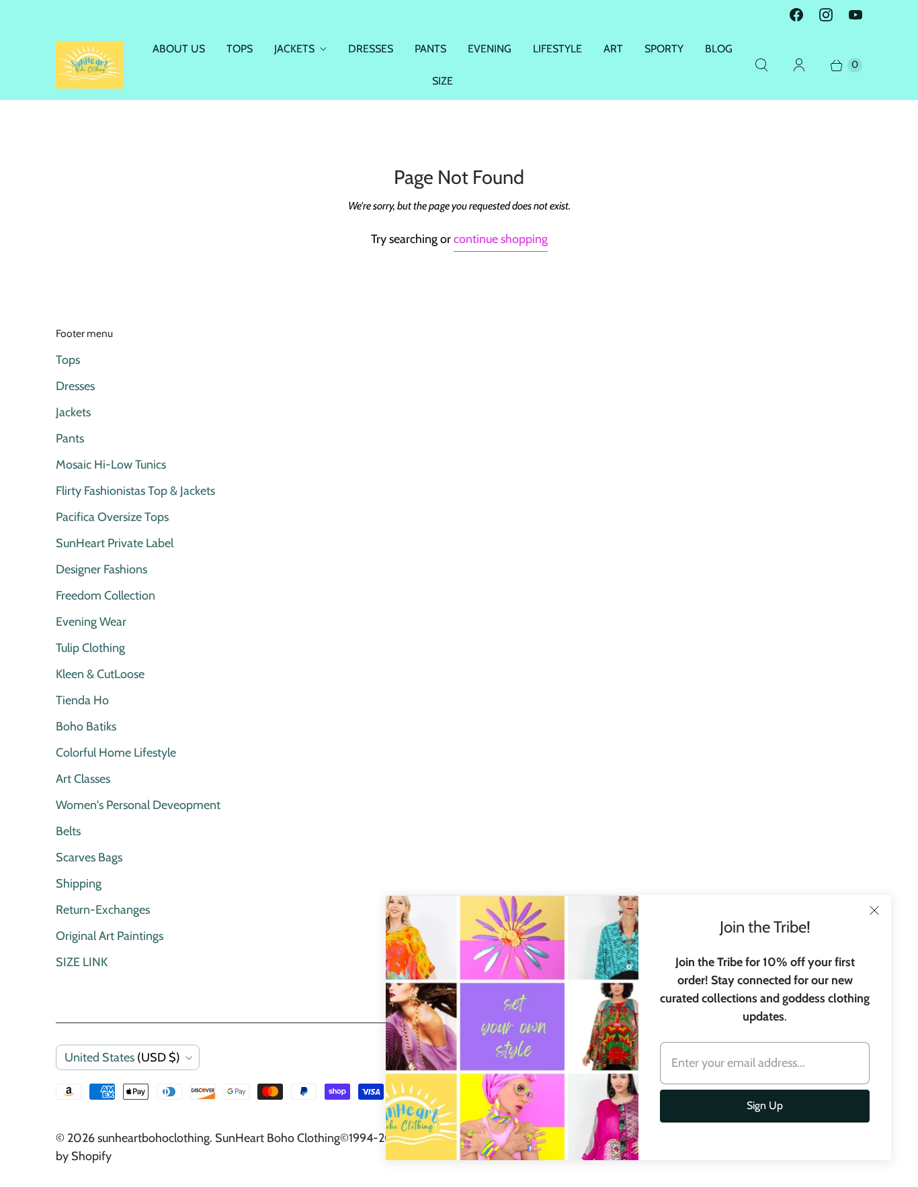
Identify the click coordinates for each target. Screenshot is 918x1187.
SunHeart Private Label (114, 543)
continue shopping (501, 239)
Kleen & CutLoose (100, 674)
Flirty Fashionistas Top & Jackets (135, 490)
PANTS (430, 48)
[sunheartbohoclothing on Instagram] (826, 15)
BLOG (719, 48)
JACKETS (294, 48)
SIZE (442, 81)
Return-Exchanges (103, 909)
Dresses (75, 386)
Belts (68, 831)
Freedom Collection (105, 595)
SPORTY (663, 48)
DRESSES (370, 48)
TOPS (239, 48)
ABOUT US (179, 48)
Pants (70, 438)
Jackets (73, 412)
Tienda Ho (82, 700)
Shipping (78, 883)
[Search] (761, 65)
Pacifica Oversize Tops (112, 517)
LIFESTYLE (557, 48)
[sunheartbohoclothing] (89, 65)
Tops (68, 359)
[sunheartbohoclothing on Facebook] (796, 15)
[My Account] (799, 65)
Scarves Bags (89, 857)
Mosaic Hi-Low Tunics (111, 464)
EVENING (489, 48)
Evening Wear (91, 621)
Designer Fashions (101, 569)
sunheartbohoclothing (153, 1138)
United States (122, 1057)
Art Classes (83, 778)
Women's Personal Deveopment (138, 805)
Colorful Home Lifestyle (116, 752)
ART (613, 48)
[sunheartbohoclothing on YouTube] (855, 15)
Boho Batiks (86, 726)
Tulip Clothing (90, 647)
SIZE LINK (82, 962)
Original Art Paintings (109, 936)
